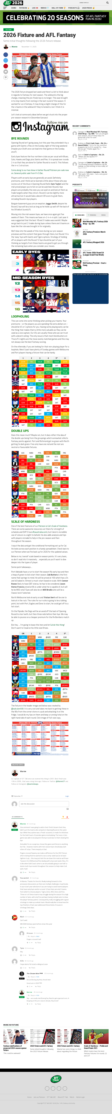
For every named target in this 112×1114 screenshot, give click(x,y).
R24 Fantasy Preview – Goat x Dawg (94, 264)
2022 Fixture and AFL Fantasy (68, 1046)
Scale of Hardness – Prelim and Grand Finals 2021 (96, 1047)
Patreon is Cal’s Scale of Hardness (52, 526)
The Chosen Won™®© (35, 973)
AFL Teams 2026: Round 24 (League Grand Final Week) (93, 253)
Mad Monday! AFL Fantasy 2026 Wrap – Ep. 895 (92, 132)
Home (13, 8)
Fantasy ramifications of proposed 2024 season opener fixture (15, 1048)
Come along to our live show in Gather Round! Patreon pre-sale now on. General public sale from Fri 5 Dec (40, 172)
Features (28, 12)
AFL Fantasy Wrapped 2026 (93, 242)
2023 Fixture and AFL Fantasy (41, 1046)
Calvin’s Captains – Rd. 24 (94, 154)
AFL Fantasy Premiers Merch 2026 (94, 233)
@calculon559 (17, 708)
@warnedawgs (32, 784)
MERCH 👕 (45, 8)
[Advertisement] (89, 88)
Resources (40, 12)
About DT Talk (63, 1097)
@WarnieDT (60, 781)
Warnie (14, 46)
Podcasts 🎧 (74, 8)
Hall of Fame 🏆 (59, 8)
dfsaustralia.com (39, 532)
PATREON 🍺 (24, 8)
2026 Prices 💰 (88, 8)
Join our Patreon (39, 1097)
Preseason (16, 12)
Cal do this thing (57, 624)
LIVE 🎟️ (35, 8)
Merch (72, 1097)
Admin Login (80, 1097)
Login (67, 796)
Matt (37, 936)
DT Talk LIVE (51, 1097)
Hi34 (37, 977)
